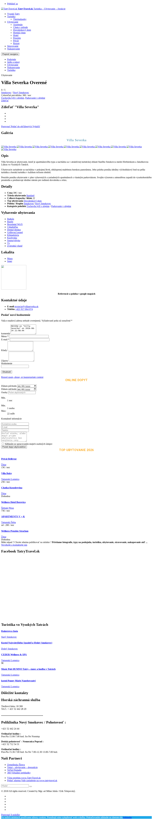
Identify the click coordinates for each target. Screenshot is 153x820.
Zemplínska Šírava (16, 764)
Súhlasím (127, 817)
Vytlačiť (36, 126)
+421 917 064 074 (24, 309)
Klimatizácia (13, 235)
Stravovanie (12, 46)
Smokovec (6, 92)
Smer (9, 261)
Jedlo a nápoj (13, 62)
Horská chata (19, 32)
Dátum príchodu (9, 386)
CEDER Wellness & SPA (14, 654)
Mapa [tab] (10, 258)
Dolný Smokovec (9, 648)
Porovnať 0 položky (10, 814)
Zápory (5, 360)
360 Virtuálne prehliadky (19, 772)
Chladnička (12, 227)
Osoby (4, 392)
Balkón (10, 219)
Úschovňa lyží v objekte (12, 98)
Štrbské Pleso (7, 508)
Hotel (15, 35)
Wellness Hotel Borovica (13, 502)
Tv (8, 243)
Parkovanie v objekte (35, 98)
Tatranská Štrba (8, 522)
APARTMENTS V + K (13, 516)
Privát (16, 40)
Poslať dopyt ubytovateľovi (14, 447)
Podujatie (11, 59)
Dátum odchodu (8, 389)
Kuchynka (12, 237)
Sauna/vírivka (13, 240)
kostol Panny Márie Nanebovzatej (18, 680)
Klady (4, 350)
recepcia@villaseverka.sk (26, 306)
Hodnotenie (6, 363)
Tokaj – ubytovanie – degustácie (22, 767)
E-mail (5, 339)
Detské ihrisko (14, 229)
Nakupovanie (13, 49)
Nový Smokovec (21, 92)
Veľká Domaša (14, 770)
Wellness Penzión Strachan (14, 531)
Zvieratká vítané (14, 246)
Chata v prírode (20, 27)
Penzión (17, 38)
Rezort (16, 43)
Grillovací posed (15, 232)
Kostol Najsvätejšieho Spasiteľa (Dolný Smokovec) (26, 642)
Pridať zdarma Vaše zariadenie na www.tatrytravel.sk (32, 780)
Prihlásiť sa (12, 3)
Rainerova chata (9, 631)
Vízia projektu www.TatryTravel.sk (24, 778)
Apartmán (18, 24)
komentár (5, 333)
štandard (30, 195)
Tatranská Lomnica (10, 479)
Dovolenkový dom (22, 30)
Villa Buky (6, 473)
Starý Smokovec (9, 637)
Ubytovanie (12, 22)
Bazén (10, 221)
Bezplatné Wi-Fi (15, 224)
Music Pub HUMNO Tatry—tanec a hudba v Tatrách (28, 669)
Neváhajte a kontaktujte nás (14, 545)
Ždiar (3, 464)
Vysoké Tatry (13, 14)
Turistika (11, 16)
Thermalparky (19, 19)
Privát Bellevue (9, 459)
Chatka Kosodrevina (11, 487)
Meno (5, 336)
